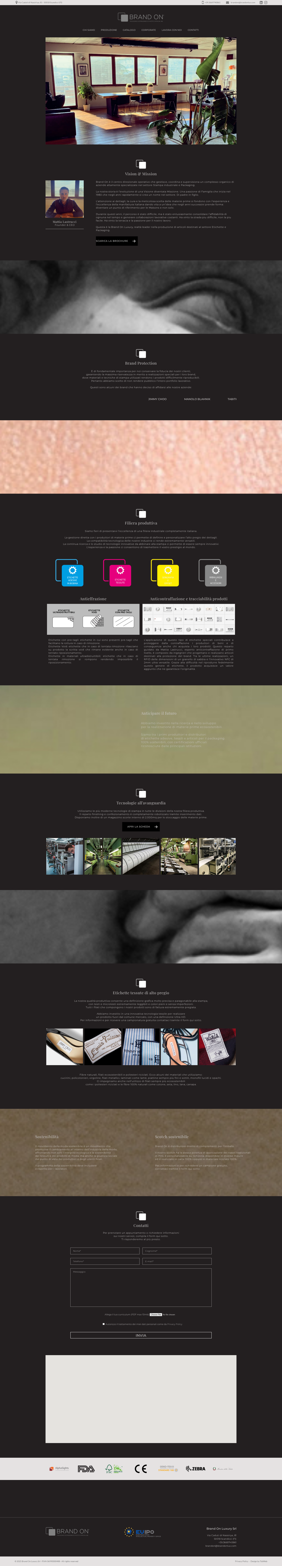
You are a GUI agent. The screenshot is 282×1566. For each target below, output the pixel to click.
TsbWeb (263, 1561)
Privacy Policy (174, 1324)
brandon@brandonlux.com (220, 1545)
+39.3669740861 (227, 1542)
